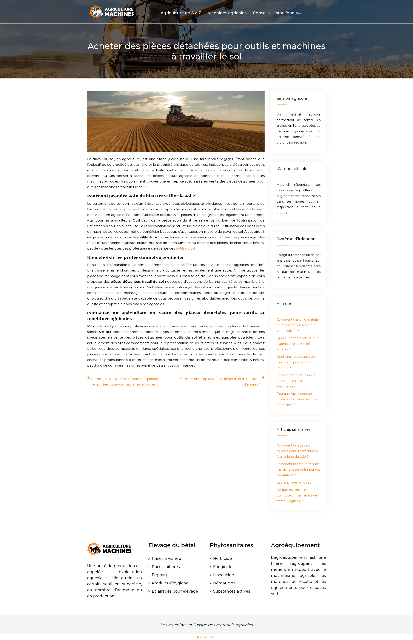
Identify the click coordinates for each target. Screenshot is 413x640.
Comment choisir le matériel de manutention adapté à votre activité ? (298, 325)
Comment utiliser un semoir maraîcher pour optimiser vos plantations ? (298, 469)
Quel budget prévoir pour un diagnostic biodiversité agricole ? (298, 343)
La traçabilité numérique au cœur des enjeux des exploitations (297, 380)
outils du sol (185, 248)
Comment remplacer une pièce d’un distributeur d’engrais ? (220, 381)
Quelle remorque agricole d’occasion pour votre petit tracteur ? (297, 362)
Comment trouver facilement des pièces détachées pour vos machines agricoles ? (124, 381)
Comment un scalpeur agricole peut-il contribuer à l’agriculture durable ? (297, 451)
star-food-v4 (288, 13)
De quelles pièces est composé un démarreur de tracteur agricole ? (297, 495)
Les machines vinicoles (294, 482)
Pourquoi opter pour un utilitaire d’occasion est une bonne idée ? (297, 399)
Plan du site (206, 637)
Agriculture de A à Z (181, 13)
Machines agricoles (227, 13)
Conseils (261, 13)
